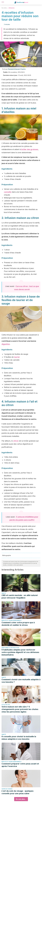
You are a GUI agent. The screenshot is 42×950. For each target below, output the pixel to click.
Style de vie (6, 704)
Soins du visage (7, 789)
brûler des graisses (29, 149)
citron (15, 441)
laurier (17, 357)
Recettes (4, 8)
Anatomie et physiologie (10, 647)
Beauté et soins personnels (11, 620)
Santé (4, 593)
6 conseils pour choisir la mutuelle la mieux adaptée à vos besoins (19, 737)
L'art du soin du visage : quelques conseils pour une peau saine (18, 792)
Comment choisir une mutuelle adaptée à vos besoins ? (21, 680)
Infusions (11, 8)
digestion (6, 344)
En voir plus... (21, 799)
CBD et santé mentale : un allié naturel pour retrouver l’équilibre (20, 596)
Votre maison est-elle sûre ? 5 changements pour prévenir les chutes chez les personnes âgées (20, 709)
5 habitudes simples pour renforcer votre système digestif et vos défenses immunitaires (20, 652)
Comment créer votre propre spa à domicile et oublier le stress (18, 623)
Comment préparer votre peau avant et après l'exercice (20, 765)
